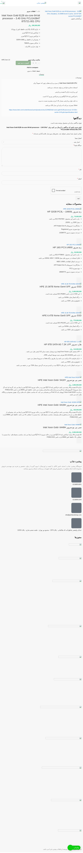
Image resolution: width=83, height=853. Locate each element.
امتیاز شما (78, 138)
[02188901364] (76, 493)
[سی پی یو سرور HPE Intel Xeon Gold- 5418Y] (73, 377)
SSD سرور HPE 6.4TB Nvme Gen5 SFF (61, 315)
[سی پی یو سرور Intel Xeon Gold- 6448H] (72, 424)
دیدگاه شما (77, 145)
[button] (78, 240)
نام (80, 169)
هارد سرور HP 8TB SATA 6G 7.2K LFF (62, 344)
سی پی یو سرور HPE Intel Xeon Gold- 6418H (59, 405)
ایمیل (79, 179)
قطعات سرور (31, 11)
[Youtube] (68, 619)
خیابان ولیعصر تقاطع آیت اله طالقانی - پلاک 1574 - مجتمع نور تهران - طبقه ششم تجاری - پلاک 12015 (49, 530)
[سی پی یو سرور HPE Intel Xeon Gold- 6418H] (71, 402)
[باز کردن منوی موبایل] (79, 3)
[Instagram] (78, 619)
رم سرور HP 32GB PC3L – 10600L (64, 211)
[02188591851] (76, 477)
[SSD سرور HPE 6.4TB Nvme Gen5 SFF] (71, 313)
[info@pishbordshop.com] (76, 508)
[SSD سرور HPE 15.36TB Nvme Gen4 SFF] (71, 284)
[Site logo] (41, 3)
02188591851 (77, 484)
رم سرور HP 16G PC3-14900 (67, 247)
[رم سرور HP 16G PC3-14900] (74, 244)
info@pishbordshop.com (73, 515)
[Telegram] (73, 619)
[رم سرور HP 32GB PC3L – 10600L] (72, 209)
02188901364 (77, 499)
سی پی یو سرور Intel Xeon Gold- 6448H (62, 427)
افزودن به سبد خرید (23, 63)
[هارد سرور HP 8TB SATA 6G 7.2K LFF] (72, 341)
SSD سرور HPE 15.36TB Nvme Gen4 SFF (60, 286)
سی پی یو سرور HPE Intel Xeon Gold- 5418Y (59, 380)
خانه (38, 11)
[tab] (41, 74)
